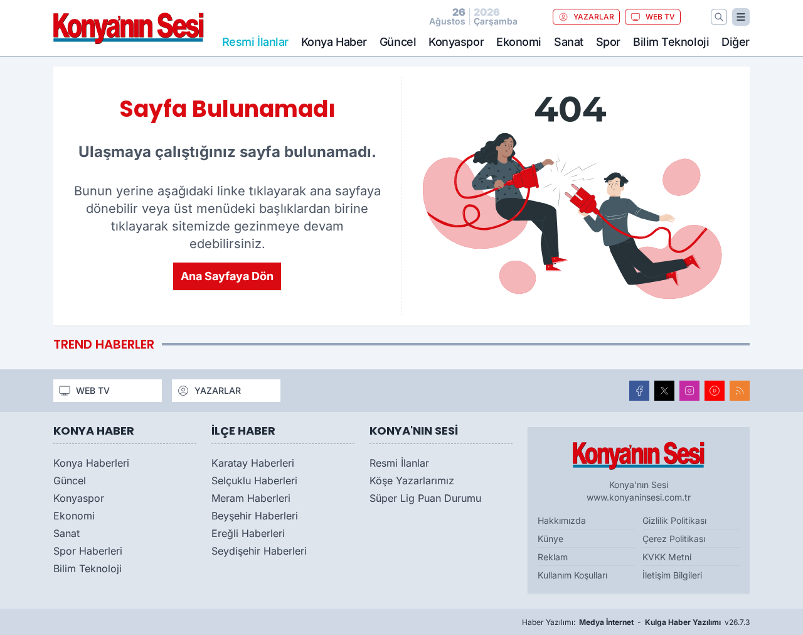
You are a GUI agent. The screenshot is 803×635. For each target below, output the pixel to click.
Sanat (568, 41)
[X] (664, 391)
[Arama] (719, 17)
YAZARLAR (593, 16)
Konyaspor (456, 41)
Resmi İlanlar (399, 463)
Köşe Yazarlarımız (412, 480)
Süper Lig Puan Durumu (425, 498)
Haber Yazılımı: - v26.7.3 (636, 622)
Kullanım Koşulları (572, 575)
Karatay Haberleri (252, 463)
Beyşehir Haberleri (254, 515)
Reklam (553, 556)
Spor (608, 41)
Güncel (398, 41)
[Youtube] (715, 391)
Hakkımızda (562, 520)
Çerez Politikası (673, 538)
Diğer (735, 41)
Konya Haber (334, 41)
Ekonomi (518, 41)
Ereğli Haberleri (248, 533)
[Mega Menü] (741, 17)
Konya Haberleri (91, 463)
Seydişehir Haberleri (259, 551)
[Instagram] (689, 391)
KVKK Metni (666, 556)
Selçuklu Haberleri (254, 480)
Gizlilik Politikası (674, 520)
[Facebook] (639, 391)
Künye (550, 538)
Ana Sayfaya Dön (227, 276)
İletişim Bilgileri (672, 575)
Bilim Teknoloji (671, 41)
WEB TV (660, 16)
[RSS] (740, 391)
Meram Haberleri (250, 498)
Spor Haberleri (87, 551)
